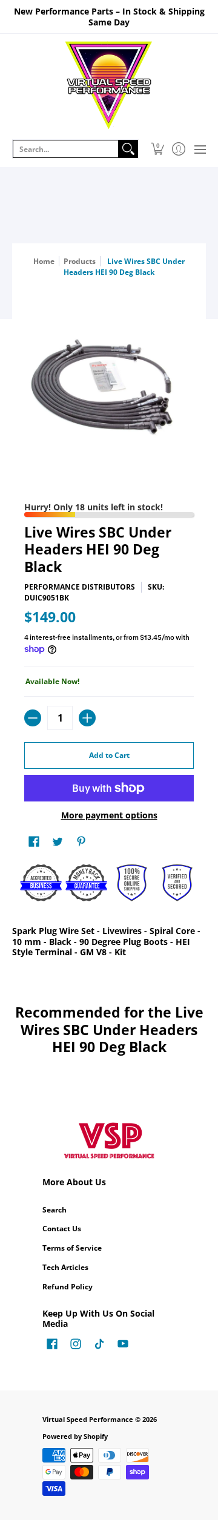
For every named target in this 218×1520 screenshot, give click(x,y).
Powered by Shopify (75, 1436)
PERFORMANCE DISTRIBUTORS (79, 587)
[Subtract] (32, 717)
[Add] (87, 717)
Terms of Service (72, 1248)
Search (54, 1210)
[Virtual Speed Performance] (109, 85)
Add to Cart (109, 755)
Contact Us (61, 1228)
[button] (157, 149)
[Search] (128, 149)
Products (80, 261)
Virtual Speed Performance (87, 1419)
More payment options (109, 815)
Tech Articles (65, 1267)
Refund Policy (67, 1286)
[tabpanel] (109, 944)
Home (43, 261)
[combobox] (66, 149)
